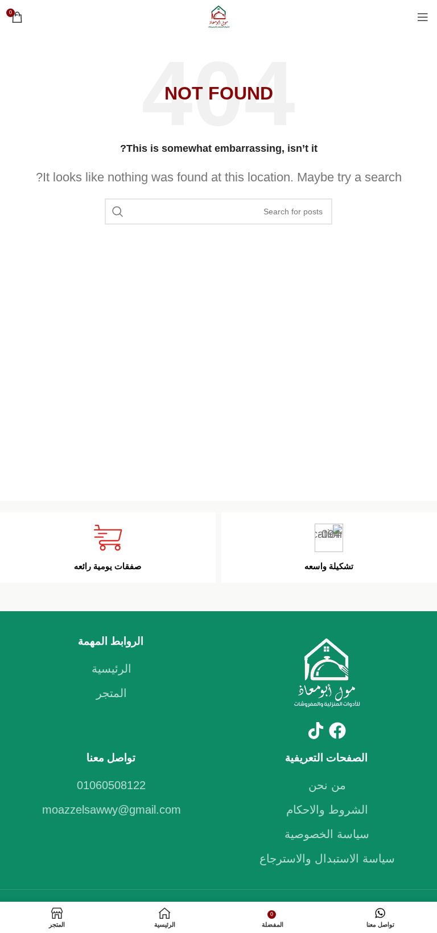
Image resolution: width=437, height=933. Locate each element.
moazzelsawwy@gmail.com (111, 809)
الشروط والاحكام (327, 809)
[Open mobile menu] (422, 17)
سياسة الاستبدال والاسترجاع (327, 858)
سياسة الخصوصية (327, 834)
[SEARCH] (118, 211)
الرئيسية (111, 668)
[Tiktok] (315, 730)
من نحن (327, 785)
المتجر (111, 693)
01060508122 (111, 785)
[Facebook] (337, 730)
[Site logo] (218, 16)
